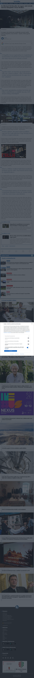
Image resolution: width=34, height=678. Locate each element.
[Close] (32, 324)
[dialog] (17, 339)
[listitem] (17, 336)
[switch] (28, 338)
